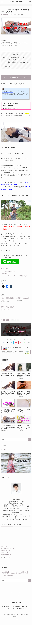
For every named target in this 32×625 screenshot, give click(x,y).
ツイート (3, 449)
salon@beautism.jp (6, 554)
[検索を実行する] (29, 439)
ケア (18, 320)
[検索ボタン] (30, 2)
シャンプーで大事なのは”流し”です (15, 57)
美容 (6, 14)
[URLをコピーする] (29, 342)
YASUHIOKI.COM (16, 2)
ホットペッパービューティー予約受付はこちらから (15, 276)
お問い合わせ (16, 616)
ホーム (5, 614)
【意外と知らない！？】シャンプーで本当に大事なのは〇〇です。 (7, 299)
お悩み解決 (13, 320)
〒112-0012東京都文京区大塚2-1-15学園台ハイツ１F (7, 548)
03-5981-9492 (5, 273)
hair (3, 14)
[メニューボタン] (2, 2)
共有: (9, 66)
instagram (21, 614)
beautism (26, 614)
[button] (3, 342)
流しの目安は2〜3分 (13, 59)
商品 (17, 614)
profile (8, 614)
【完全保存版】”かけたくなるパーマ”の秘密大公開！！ (15, 572)
